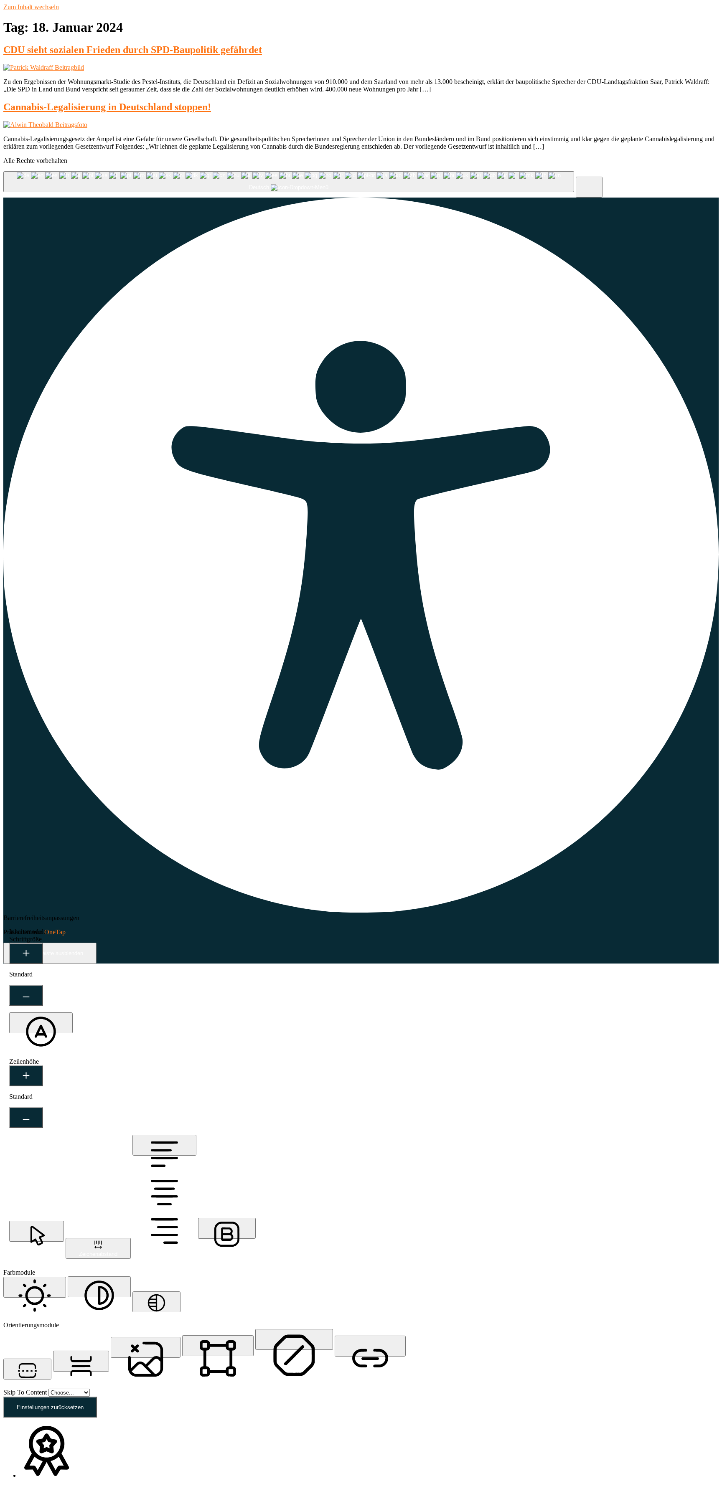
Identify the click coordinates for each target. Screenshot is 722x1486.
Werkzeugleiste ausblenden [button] (50, 953)
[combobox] (288, 181)
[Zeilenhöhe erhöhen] (26, 1075)
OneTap (55, 932)
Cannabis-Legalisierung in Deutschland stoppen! (107, 106)
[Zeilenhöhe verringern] (26, 1117)
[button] (589, 187)
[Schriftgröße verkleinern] (26, 995)
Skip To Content (25, 1392)
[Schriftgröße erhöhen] (26, 953)
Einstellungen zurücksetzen (50, 1407)
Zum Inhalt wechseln (31, 6)
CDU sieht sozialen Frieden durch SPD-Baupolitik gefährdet (132, 49)
